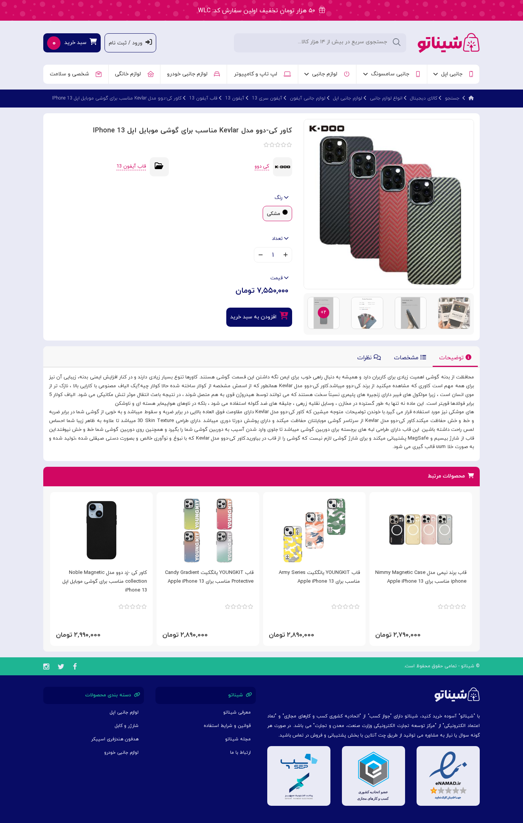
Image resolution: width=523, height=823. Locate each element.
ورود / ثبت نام (127, 43)
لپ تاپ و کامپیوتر (257, 74)
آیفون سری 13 (267, 98)
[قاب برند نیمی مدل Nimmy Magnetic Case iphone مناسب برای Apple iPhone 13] (420, 530)
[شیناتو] (449, 42)
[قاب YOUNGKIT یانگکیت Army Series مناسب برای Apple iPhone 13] (314, 530)
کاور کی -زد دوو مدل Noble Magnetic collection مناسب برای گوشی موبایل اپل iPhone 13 (104, 581)
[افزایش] (285, 255)
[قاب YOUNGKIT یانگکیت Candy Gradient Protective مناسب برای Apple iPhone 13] (207, 530)
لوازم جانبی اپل (347, 98)
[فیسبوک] (75, 668)
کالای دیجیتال (423, 98)
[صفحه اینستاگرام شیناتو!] (46, 668)
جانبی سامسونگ (391, 74)
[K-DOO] (282, 166)
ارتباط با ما (240, 753)
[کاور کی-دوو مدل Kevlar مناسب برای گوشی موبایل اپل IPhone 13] (389, 203)
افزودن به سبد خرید (254, 317)
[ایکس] (60, 668)
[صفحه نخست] (471, 98)
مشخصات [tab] (407, 358)
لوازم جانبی (326, 74)
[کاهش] (260, 255)
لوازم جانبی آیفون (307, 98)
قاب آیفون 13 (203, 98)
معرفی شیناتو (237, 712)
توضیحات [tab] (452, 358)
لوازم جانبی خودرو (189, 74)
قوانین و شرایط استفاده (227, 726)
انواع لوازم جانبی (386, 98)
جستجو (452, 98)
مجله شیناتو (238, 739)
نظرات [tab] (365, 358)
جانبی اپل (453, 74)
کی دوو (262, 166)
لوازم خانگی (129, 74)
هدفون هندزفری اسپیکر (115, 739)
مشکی (273, 213)
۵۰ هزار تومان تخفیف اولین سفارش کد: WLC (258, 11)
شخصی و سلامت (71, 74)
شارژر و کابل (126, 726)
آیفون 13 (234, 98)
